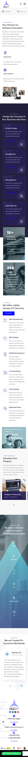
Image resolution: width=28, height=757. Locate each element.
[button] (11, 753)
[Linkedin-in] (10, 712)
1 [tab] (10, 686)
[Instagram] (15, 712)
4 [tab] (16, 505)
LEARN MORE (11, 141)
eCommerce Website (13, 495)
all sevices (8, 313)
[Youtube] (18, 712)
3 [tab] (15, 686)
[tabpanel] (14, 489)
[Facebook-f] (13, 712)
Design (6, 497)
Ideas (11, 497)
